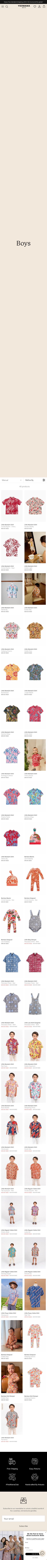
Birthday (27, 1547)
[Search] (8, 6)
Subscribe (23, 1526)
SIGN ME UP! (35, 1554)
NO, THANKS (35, 1557)
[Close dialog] (45, 1532)
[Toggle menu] (2, 6)
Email (26, 1542)
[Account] (39, 6)
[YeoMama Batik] (24, 6)
